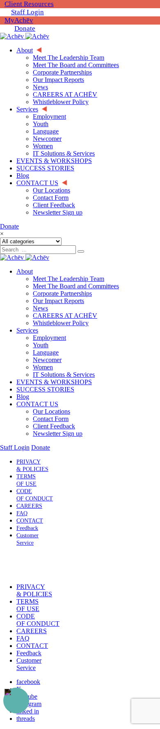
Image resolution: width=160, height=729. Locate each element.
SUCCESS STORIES (45, 389)
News (40, 308)
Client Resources (29, 4)
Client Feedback (54, 426)
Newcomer (47, 359)
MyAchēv (19, 20)
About (24, 271)
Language (46, 352)
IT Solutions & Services (64, 374)
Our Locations (51, 411)
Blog (22, 396)
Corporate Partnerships (62, 293)
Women (43, 367)
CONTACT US (37, 404)
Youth (40, 345)
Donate (24, 28)
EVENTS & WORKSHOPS (54, 381)
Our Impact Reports (58, 300)
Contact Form (51, 418)
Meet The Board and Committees (76, 286)
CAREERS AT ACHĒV (65, 315)
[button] (25, 565)
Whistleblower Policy (61, 322)
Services (27, 330)
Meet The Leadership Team (68, 278)
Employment (49, 337)
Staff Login (27, 12)
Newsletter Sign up (57, 433)
